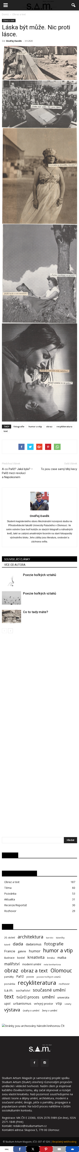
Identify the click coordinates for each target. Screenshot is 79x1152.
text (6, 431)
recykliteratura (64, 426)
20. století (9, 937)
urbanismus (22, 1003)
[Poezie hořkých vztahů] (11, 579)
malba (61, 958)
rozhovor (64, 984)
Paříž (20, 977)
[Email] (59, 1149)
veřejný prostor (43, 1003)
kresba (51, 957)
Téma (8, 888)
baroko (49, 937)
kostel (21, 957)
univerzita (63, 997)
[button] (73, 5)
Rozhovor (10, 911)
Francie (9, 951)
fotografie (19, 426)
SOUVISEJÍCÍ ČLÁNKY (17, 559)
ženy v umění (49, 1010)
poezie (30, 976)
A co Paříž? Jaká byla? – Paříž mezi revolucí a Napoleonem (17, 473)
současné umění (49, 990)
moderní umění (31, 964)
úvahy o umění (31, 1010)
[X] (33, 1149)
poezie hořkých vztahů (49, 976)
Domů (5, 14)
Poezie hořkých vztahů (39, 575)
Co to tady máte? (35, 612)
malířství (12, 964)
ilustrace (9, 957)
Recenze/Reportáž (15, 905)
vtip (59, 1003)
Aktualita (9, 899)
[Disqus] (39, 687)
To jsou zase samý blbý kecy (59, 469)
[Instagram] (45, 1063)
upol (7, 1004)
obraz (49, 426)
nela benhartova (52, 964)
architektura (30, 937)
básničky (60, 937)
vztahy (68, 1003)
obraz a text (34, 971)
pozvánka (9, 984)
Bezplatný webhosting (64, 1141)
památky (9, 976)
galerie (22, 951)
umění (48, 997)
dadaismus (33, 944)
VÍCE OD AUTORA (15, 564)
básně (7, 944)
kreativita (35, 957)
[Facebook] (34, 1063)
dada (18, 944)
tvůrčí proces (27, 997)
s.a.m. (8, 990)
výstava (12, 1010)
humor (34, 951)
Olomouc (61, 970)
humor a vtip (35, 426)
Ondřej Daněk (14, 40)
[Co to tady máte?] (11, 616)
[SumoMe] (72, 1149)
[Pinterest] (46, 1149)
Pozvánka (10, 893)
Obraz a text (8, 20)
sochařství (23, 990)
